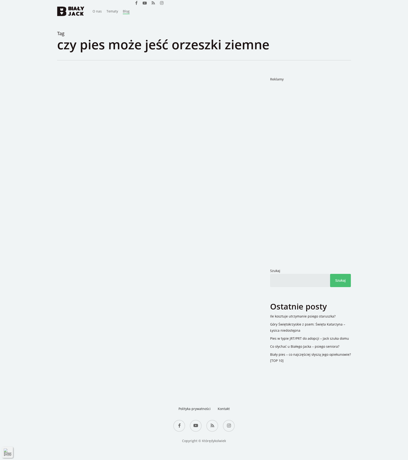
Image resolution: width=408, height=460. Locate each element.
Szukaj (275, 270)
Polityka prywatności (194, 408)
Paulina (85, 125)
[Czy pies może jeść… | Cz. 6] (169, 213)
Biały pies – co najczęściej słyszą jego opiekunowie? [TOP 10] (310, 357)
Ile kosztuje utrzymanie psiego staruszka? (303, 316)
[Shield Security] (7, 452)
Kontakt (224, 408)
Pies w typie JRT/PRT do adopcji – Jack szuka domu (309, 338)
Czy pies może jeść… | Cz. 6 (132, 133)
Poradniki (103, 125)
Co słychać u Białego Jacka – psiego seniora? (304, 346)
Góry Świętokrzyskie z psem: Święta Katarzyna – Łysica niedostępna (307, 327)
